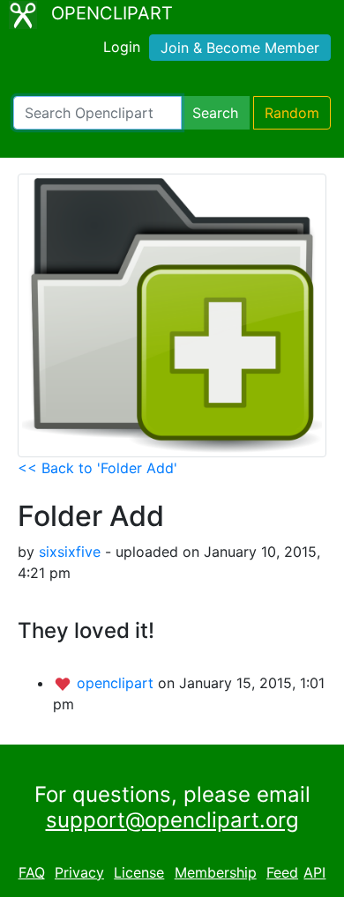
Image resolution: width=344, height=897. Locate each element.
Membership (216, 872)
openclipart (117, 683)
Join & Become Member (240, 47)
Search (215, 113)
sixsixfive (70, 551)
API (314, 872)
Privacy (79, 872)
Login (121, 47)
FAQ (32, 872)
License (139, 872)
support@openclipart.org (172, 820)
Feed (282, 872)
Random (292, 113)
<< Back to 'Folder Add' (97, 468)
